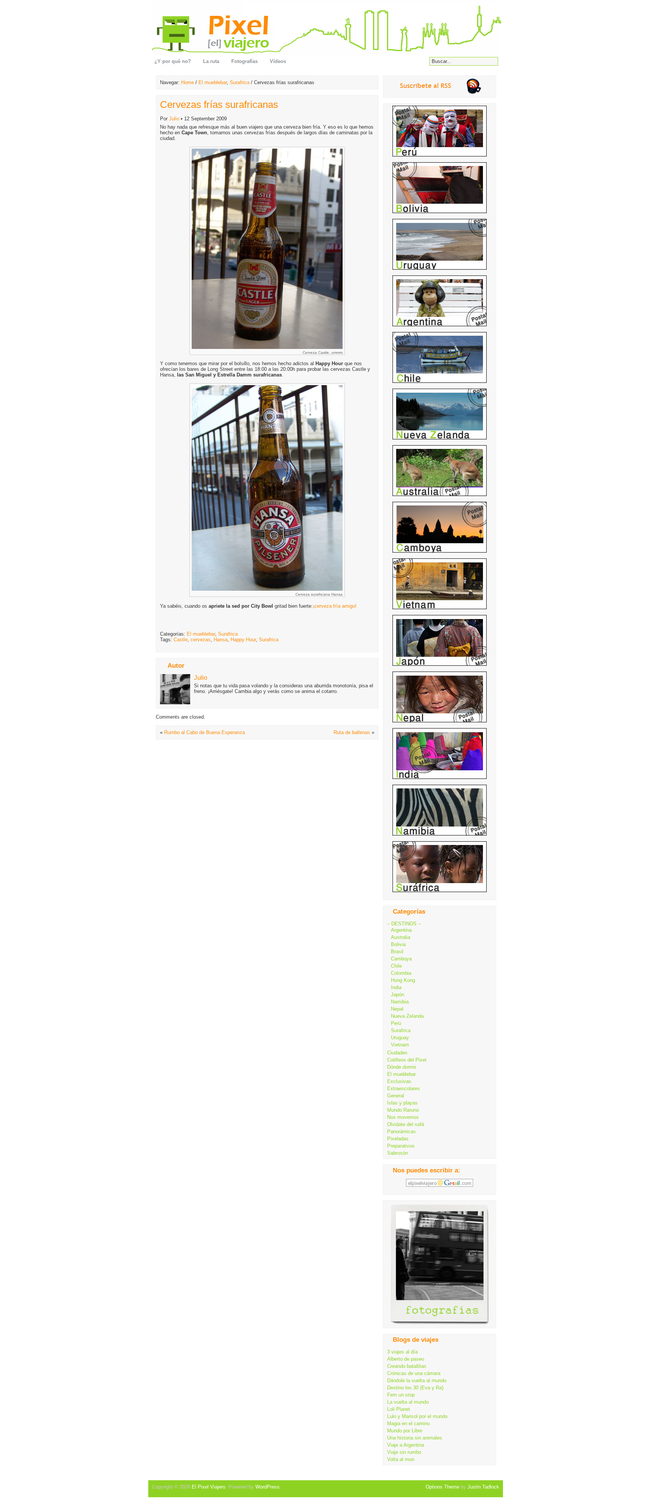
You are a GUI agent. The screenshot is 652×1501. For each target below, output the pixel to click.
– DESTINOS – (404, 923)
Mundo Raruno (403, 1110)
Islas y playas (402, 1103)
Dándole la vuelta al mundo (416, 1380)
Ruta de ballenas (352, 732)
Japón (397, 994)
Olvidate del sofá (405, 1124)
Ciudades (397, 1052)
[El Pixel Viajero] (328, 27)
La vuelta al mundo (408, 1402)
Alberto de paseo (405, 1359)
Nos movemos (403, 1117)
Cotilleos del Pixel (406, 1060)
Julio (174, 118)
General (395, 1095)
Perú (396, 1023)
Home (187, 82)
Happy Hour (243, 639)
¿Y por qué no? (172, 61)
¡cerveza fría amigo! (335, 606)
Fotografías (244, 61)
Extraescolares (403, 1088)
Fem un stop (401, 1395)
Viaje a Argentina (405, 1445)
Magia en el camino (408, 1423)
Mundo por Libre (404, 1430)
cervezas (201, 639)
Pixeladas (398, 1138)
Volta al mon (400, 1459)
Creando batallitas (406, 1366)
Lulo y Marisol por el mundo (417, 1416)
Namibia (400, 1002)
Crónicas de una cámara (413, 1373)
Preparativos (401, 1146)
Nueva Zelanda (407, 1016)
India (396, 987)
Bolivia (398, 944)
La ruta (211, 61)
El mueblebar (212, 82)
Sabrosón (397, 1153)
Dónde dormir (401, 1067)
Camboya (401, 959)
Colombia (401, 973)
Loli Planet (398, 1409)
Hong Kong (403, 980)
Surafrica (239, 82)
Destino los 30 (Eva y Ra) (415, 1387)
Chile (396, 966)
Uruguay (400, 1037)
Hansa (221, 639)
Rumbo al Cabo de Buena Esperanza (204, 732)
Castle (181, 639)
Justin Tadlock (483, 1487)
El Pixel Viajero (208, 1487)
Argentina (401, 930)
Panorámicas (401, 1131)
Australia (400, 937)
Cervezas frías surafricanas (219, 104)
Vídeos (278, 61)
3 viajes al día (402, 1352)
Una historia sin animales (414, 1438)
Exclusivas (399, 1081)
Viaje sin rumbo (404, 1452)
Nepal (397, 1009)
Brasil (397, 951)
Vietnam (400, 1045)
